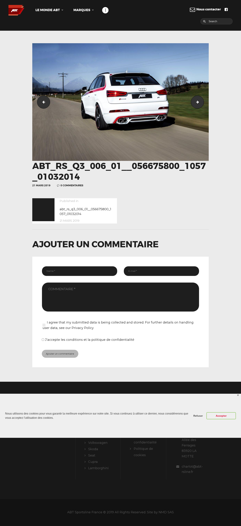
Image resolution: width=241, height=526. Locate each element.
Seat (91, 455)
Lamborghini (98, 468)
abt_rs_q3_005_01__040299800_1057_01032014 (42, 102)
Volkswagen (98, 443)
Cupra (93, 462)
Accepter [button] (221, 415)
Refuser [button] (198, 415)
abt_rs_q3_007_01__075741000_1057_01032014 (202, 102)
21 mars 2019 (41, 185)
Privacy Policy (83, 328)
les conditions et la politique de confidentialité (97, 340)
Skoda (93, 449)
